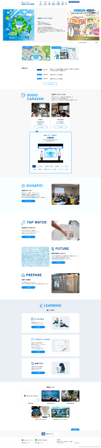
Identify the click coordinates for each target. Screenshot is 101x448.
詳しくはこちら (28, 201)
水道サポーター (45, 4)
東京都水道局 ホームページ (39, 442)
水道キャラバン (41, 4)
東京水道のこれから (58, 4)
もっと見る (40, 127)
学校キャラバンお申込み (74, 1)
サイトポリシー (76, 442)
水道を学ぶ (49, 4)
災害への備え (62, 4)
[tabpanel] (83, 25)
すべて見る (50, 83)
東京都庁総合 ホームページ (26, 442)
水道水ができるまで (53, 4)
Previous (70, 42)
